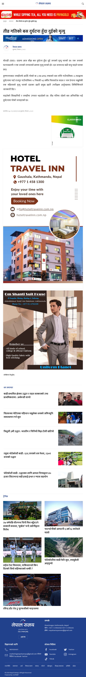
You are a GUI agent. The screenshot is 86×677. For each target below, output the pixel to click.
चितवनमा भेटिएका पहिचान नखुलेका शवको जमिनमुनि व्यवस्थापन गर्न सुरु (28, 415)
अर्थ (21, 666)
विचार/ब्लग (29, 666)
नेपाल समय (17, 47)
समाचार (11, 21)
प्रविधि (68, 666)
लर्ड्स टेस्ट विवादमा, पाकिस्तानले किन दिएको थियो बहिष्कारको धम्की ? (20, 567)
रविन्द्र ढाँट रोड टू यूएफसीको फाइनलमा (21, 609)
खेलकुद (49, 666)
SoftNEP (16, 675)
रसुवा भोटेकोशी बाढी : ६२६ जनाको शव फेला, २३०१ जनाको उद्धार (27, 455)
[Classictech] (67, 131)
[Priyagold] (43, 14)
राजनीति (7, 666)
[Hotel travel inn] (43, 218)
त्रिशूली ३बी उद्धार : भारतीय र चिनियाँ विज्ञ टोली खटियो (29, 431)
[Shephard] (43, 38)
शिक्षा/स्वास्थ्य (59, 666)
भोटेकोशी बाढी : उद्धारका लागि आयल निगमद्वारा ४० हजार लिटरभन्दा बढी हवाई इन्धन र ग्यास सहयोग (27, 475)
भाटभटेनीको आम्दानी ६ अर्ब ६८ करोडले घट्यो (62, 531)
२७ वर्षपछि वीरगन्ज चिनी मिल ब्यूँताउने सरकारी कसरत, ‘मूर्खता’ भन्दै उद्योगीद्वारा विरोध (21, 526)
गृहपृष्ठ (5, 21)
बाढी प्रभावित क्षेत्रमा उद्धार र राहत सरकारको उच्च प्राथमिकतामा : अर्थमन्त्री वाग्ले (26, 395)
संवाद (37, 666)
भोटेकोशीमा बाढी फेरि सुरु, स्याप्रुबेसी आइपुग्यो (62, 562)
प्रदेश (74, 666)
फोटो (43, 666)
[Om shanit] (43, 330)
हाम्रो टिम (23, 637)
